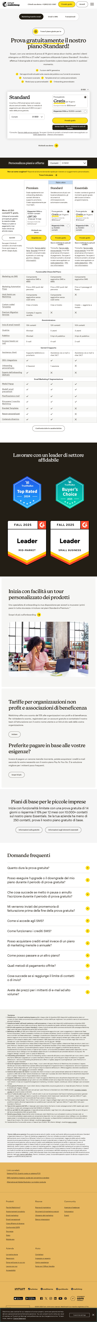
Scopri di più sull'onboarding (22, 614)
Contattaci (39, 1254)
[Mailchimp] (76, 1289)
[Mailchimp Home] (11, 4)
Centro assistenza (42, 1262)
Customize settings (79, 1315)
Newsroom (10, 1258)
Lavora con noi (11, 1266)
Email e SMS (53, 17)
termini (24, 1069)
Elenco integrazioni (42, 1219)
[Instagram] (50, 1298)
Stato (8, 1235)
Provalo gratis (66, 4)
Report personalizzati (11, 414)
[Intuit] (20, 1289)
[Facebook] (41, 1298)
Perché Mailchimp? (13, 1207)
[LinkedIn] (55, 1298)
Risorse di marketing (43, 1207)
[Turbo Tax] (33, 1289)
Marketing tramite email (31, 17)
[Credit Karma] (47, 1289)
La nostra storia (12, 1254)
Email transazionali (13, 1219)
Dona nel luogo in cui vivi (15, 1262)
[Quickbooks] (62, 1289)
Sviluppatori (69, 1211)
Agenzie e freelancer (72, 1207)
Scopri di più (16, 775)
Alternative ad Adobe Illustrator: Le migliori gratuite (26, 1182)
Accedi (82, 4)
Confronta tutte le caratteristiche (48, 428)
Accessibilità (10, 1270)
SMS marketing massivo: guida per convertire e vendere (28, 1178)
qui (51, 1041)
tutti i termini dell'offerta (24, 1154)
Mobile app (10, 1239)
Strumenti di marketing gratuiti (47, 1211)
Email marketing (12, 1215)
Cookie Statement (19, 1318)
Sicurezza (9, 1231)
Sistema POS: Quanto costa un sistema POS (23, 1173)
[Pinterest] (65, 1298)
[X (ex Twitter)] (46, 1298)
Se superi (34, 251)
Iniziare (14, 734)
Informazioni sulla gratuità (29, 830)
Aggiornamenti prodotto (15, 1211)
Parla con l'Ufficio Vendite (44, 1266)
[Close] (93, 1314)
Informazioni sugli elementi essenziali (63, 830)
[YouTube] (60, 1298)
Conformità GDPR (13, 1227)
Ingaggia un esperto (43, 1258)
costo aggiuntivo (39, 134)
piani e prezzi (46, 1120)
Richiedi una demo (46, 146)
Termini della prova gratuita (28, 132)
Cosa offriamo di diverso (15, 1223)
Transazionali (70, 17)
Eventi (66, 1215)
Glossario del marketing (44, 1215)
